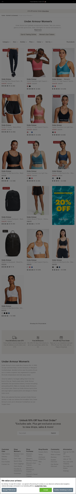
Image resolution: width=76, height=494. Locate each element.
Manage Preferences (9, 490)
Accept (45, 490)
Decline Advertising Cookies (63, 490)
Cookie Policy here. (41, 486)
